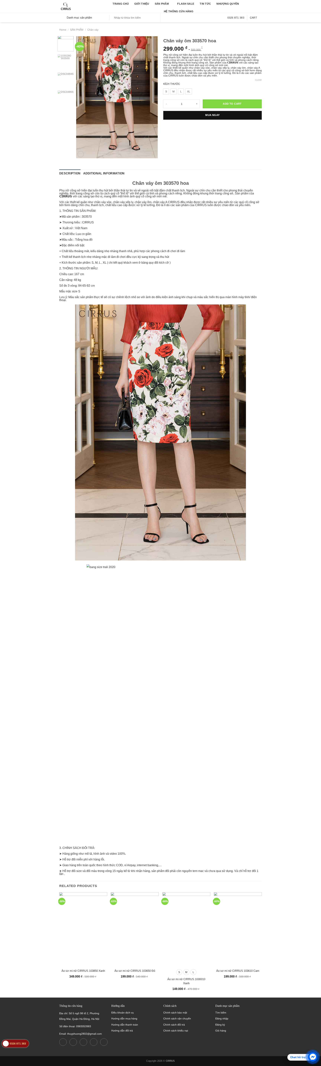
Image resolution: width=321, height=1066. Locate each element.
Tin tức (205, 3)
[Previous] (82, 97)
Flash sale (185, 3)
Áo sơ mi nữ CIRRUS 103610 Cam (237, 970)
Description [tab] (70, 173)
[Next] (151, 97)
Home (62, 29)
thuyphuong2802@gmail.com (84, 1033)
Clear (258, 80)
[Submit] (157, 17)
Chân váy (92, 29)
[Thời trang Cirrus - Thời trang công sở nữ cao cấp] (77, 6)
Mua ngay (212, 115)
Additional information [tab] (104, 173)
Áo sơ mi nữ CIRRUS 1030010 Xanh (186, 981)
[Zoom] (80, 154)
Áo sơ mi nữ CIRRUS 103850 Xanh (83, 970)
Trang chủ (121, 3)
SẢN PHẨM (162, 3)
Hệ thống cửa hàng (178, 11)
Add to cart (232, 103)
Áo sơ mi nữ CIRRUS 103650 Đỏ (134, 970)
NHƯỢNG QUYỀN (227, 3)
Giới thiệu (141, 3)
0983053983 (83, 1026)
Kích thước (171, 84)
